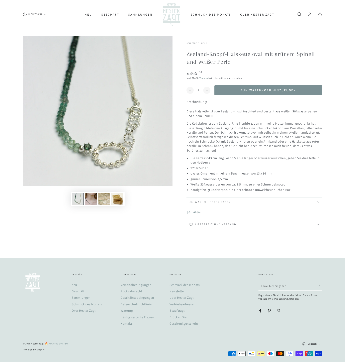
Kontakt (126, 323)
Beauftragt (177, 310)
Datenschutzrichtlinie (136, 304)
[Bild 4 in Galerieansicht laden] (117, 199)
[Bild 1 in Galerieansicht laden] (78, 199)
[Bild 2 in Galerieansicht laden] (91, 199)
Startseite (192, 43)
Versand (204, 77)
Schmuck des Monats (87, 304)
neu (203, 43)
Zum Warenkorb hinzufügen (268, 90)
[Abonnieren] (320, 286)
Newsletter (177, 291)
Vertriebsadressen (182, 304)
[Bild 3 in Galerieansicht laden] (104, 199)
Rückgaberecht (131, 291)
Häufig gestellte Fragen (137, 317)
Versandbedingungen (136, 285)
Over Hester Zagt (84, 310)
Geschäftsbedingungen (137, 298)
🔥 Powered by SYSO (56, 343)
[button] (299, 14)
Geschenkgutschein (184, 323)
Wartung (127, 310)
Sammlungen (81, 298)
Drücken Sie (178, 317)
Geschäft (78, 291)
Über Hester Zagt (182, 298)
